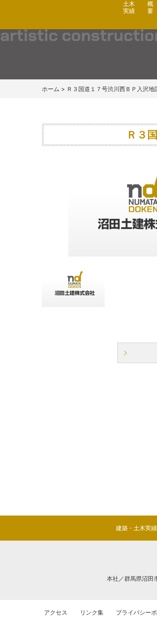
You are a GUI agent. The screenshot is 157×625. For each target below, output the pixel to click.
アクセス (55, 612)
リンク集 (91, 612)
